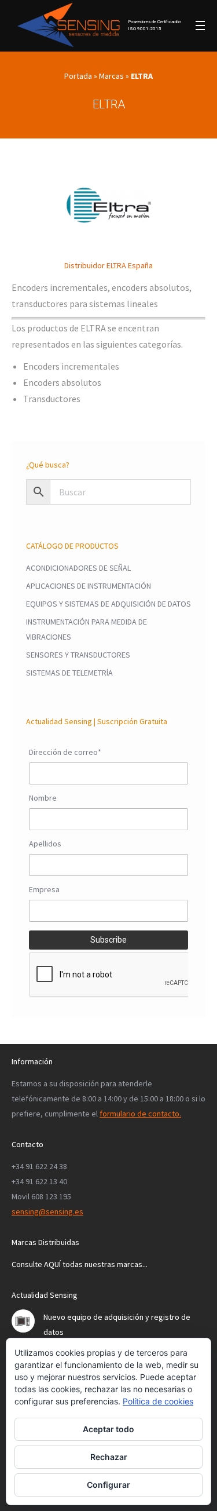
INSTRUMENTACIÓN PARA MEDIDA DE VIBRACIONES (86, 629)
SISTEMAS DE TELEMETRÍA (69, 672)
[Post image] (23, 1321)
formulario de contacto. (140, 1113)
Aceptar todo (108, 1429)
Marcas (111, 76)
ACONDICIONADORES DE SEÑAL (78, 568)
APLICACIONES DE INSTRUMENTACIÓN (88, 586)
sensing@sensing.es (47, 1211)
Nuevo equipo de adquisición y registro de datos (116, 1324)
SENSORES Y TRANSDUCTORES (78, 654)
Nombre (43, 798)
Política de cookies (158, 1401)
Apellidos (45, 843)
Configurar (108, 1485)
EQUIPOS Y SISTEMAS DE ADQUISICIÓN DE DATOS (108, 603)
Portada (78, 76)
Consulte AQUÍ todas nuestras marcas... (80, 1264)
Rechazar (108, 1457)
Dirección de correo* (65, 752)
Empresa (44, 889)
